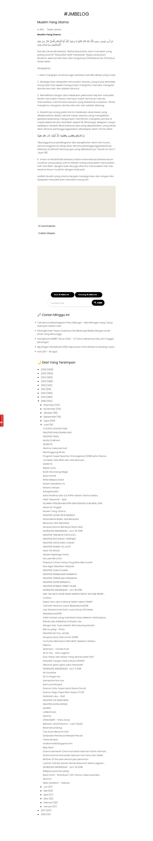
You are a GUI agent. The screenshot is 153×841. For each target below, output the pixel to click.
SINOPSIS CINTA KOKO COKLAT (59, 542)
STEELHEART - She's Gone (56, 719)
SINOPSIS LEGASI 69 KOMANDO (59, 515)
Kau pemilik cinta (52, 558)
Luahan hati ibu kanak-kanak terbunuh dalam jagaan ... (74, 763)
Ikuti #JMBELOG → (62, 294)
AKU (42, 29)
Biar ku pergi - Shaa (54, 629)
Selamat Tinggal (52, 507)
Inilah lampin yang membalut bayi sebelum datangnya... (75, 617)
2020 (44, 393)
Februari (48, 802)
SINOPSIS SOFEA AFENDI (55, 704)
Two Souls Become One (56, 731)
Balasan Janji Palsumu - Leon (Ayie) (63, 723)
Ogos (47, 420)
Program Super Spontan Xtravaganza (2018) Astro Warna (74, 456)
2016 (43, 814)
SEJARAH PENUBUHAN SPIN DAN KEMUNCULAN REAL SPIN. (73, 503)
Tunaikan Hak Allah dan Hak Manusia (63, 460)
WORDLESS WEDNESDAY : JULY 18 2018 (62, 590)
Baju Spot (48, 747)
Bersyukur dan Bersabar (56, 523)
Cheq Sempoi (50, 739)
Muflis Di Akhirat (51, 440)
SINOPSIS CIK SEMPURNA (55, 700)
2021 (43, 389)
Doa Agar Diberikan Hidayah (58, 566)
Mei (46, 790)
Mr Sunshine (49, 672)
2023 (43, 381)
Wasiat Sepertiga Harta (56, 554)
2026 (44, 369)
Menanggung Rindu (54, 452)
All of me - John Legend (56, 653)
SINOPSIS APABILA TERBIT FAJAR (59, 586)
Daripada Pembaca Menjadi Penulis (63, 735)
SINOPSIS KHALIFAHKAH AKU (57, 432)
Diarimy (47, 715)
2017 (43, 810)
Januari (48, 806)
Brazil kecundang (52, 727)
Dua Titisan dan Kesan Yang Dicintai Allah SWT (68, 656)
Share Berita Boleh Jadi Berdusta (61, 519)
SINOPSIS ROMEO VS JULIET (57, 546)
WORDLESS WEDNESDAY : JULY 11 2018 (62, 668)
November (50, 408)
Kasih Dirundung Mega (55, 471)
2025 (44, 373)
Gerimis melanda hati (55, 448)
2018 (43, 401)
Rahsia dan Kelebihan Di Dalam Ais (62, 621)
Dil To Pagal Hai (51, 676)
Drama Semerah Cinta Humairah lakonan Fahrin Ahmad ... (75, 751)
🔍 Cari (98, 302)
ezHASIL (47, 708)
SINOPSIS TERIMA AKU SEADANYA (60, 578)
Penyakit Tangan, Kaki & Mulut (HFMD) (63, 660)
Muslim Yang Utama (53, 22)
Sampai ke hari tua (53, 680)
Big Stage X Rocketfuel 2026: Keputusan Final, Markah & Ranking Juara (75, 346)
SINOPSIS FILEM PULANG (55, 570)
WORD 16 (47, 444)
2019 (43, 397)
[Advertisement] (76, 201)
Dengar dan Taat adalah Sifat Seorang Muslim (69, 625)
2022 (43, 385)
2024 (44, 377)
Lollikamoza (49, 712)
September (50, 416)
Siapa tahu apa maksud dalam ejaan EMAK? (68, 601)
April (46, 794)
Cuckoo (47, 597)
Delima (47, 645)
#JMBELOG (76, 14)
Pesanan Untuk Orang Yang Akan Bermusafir (68, 562)
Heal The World (51, 550)
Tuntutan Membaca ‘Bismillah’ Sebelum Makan (69, 641)
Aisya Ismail (49, 475)
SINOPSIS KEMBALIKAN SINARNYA (60, 574)
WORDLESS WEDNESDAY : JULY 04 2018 (63, 767)
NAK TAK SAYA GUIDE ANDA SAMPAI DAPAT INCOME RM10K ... (74, 593)
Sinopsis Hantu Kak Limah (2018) (60, 637)
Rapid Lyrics (49, 467)
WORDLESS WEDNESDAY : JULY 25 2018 (62, 530)
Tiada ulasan (54, 29)
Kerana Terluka (51, 487)
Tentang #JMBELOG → (88, 294)
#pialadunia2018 (52, 613)
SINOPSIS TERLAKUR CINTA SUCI (59, 534)
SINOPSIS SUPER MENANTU (56, 582)
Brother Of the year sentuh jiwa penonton (65, 759)
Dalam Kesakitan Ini (54, 483)
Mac (46, 798)
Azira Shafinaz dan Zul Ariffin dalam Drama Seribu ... (71, 495)
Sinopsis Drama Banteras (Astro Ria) (63, 527)
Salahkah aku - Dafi (54, 696)
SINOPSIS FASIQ (51, 436)
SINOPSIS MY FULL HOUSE (56, 633)
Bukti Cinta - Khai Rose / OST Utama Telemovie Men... (72, 775)
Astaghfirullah (51, 491)
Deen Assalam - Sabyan (56, 782)
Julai (46, 424)
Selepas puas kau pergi (56, 771)
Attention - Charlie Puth (56, 649)
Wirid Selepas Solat (53, 479)
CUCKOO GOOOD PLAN (55, 428)
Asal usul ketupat (52, 684)
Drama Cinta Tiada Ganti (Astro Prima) (64, 688)
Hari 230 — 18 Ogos (47, 351)
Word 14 (47, 778)
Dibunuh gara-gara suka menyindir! (63, 664)
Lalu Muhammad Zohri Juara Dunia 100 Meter (68, 609)
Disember (49, 404)
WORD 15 (47, 464)
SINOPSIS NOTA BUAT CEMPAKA (59, 538)
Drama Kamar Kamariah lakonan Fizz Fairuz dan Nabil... (73, 755)
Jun (46, 786)
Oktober (48, 412)
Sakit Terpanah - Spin (55, 499)
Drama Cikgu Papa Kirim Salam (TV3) (63, 692)
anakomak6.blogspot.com (58, 743)
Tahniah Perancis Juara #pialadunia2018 (65, 605)
